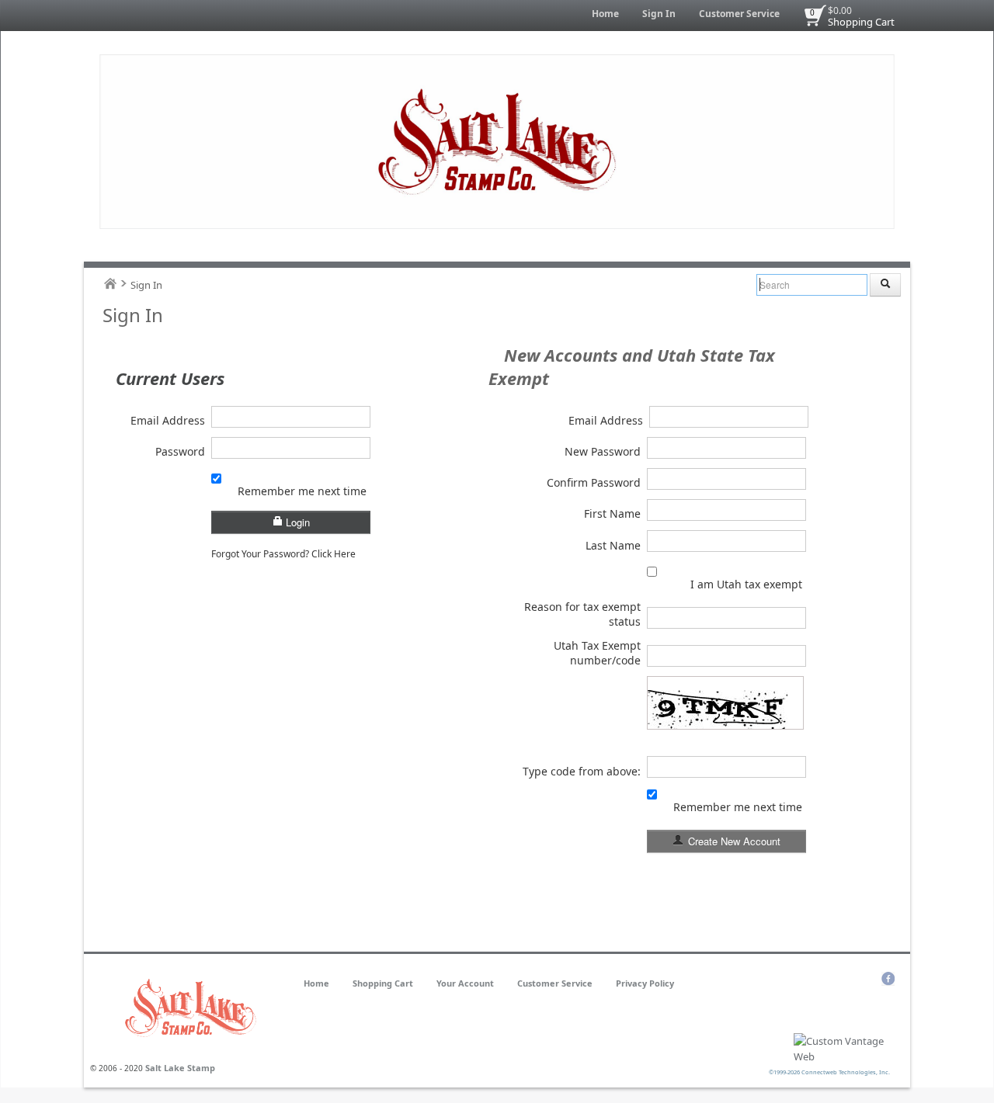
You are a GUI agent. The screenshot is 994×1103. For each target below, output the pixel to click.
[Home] (110, 283)
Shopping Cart (861, 22)
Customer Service (739, 13)
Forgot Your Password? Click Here (283, 553)
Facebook (888, 979)
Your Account (465, 983)
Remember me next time (302, 491)
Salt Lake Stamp (180, 1068)
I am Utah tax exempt (746, 584)
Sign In (659, 13)
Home (605, 13)
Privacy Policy (645, 983)
